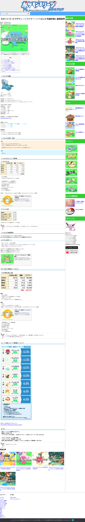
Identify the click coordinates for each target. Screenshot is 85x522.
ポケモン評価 (3, 505)
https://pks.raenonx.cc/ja (6, 118)
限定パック (2, 516)
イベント (2, 499)
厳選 (1, 509)
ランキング (2, 506)
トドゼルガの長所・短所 (7, 61)
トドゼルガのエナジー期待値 (7, 63)
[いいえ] (83, 520)
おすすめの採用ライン (8, 67)
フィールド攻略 (3, 503)
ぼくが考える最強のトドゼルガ (8, 68)
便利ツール (2, 508)
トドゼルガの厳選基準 (6, 65)
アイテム (2, 497)
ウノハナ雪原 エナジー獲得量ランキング (10, 70)
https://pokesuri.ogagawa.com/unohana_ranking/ (11, 424)
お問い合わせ (13, 497)
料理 (1, 512)
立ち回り (2, 515)
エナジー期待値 (3, 500)
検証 (1, 513)
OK (72, 520)
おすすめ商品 (3, 502)
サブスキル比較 (7, 64)
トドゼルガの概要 (5, 60)
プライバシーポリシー (15, 499)
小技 (1, 511)
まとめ (3, 71)
